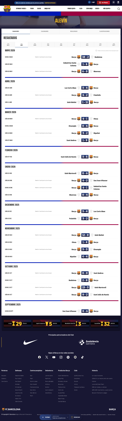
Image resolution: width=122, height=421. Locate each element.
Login (92, 2)
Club (80, 8)
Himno (76, 384)
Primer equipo (71, 8)
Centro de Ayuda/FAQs (61, 391)
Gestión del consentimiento (99, 414)
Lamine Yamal (49, 375)
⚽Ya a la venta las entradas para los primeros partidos (35, 3)
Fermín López (33, 381)
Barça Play (47, 8)
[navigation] (8, 44)
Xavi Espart (18, 381)
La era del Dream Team (98, 384)
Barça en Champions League (99, 393)
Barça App (61, 384)
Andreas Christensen (18, 385)
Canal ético (77, 378)
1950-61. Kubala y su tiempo (99, 387)
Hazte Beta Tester (62, 395)
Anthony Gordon (47, 385)
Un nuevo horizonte (97, 375)
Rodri (31, 395)
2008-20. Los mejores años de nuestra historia (102, 380)
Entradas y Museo (21, 8)
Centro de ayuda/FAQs (86, 414)
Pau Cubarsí (18, 378)
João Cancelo (18, 401)
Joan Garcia (4, 381)
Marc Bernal (33, 393)
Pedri (31, 378)
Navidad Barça (62, 401)
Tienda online (61, 387)
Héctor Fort (18, 398)
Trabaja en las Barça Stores (79, 388)
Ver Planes (105, 2)
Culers (39, 8)
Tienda (32, 8)
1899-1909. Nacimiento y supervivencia (102, 390)
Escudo (76, 381)
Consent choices (111, 414)
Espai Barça (89, 8)
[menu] (118, 2)
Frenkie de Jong (34, 387)
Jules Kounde (18, 393)
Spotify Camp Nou (79, 375)
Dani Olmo (33, 390)
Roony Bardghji (49, 381)
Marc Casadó (33, 384)
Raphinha (47, 378)
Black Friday (61, 398)
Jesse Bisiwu (48, 393)
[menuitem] (118, 2)
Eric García (18, 395)
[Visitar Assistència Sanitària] (89, 342)
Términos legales (41, 414)
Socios (97, 8)
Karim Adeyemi (49, 390)
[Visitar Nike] (30, 342)
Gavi (31, 375)
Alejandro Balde (19, 375)
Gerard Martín (18, 390)
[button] (60, 417)
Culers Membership (63, 375)
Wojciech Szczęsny (3, 377)
